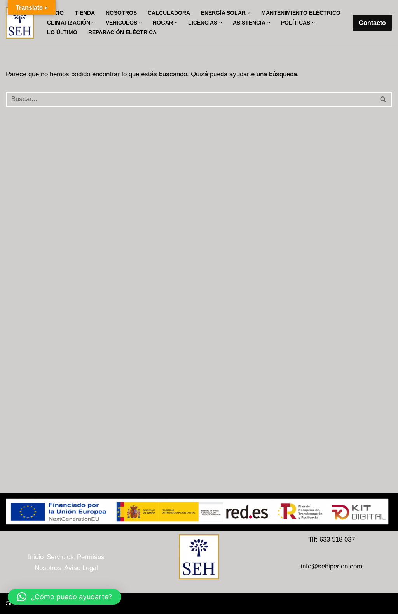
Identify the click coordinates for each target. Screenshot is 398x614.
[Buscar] (383, 99)
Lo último (62, 32)
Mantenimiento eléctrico (300, 13)
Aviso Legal (81, 568)
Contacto (372, 22)
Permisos (91, 557)
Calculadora (169, 13)
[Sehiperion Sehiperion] (20, 23)
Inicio (36, 557)
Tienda (85, 13)
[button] (249, 13)
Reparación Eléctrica (122, 32)
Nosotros (121, 13)
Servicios (60, 557)
